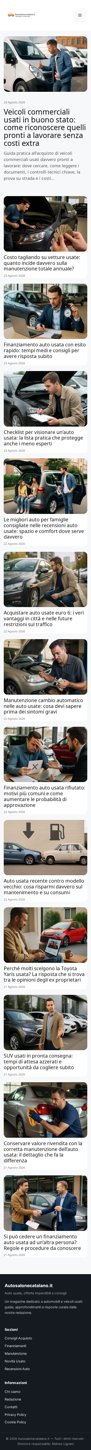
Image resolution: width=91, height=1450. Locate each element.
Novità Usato (15, 1361)
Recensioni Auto (17, 1369)
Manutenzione (16, 1353)
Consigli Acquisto (18, 1338)
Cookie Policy (15, 1422)
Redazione (13, 1399)
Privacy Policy (15, 1415)
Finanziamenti (15, 1346)
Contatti (11, 1407)
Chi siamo (13, 1392)
